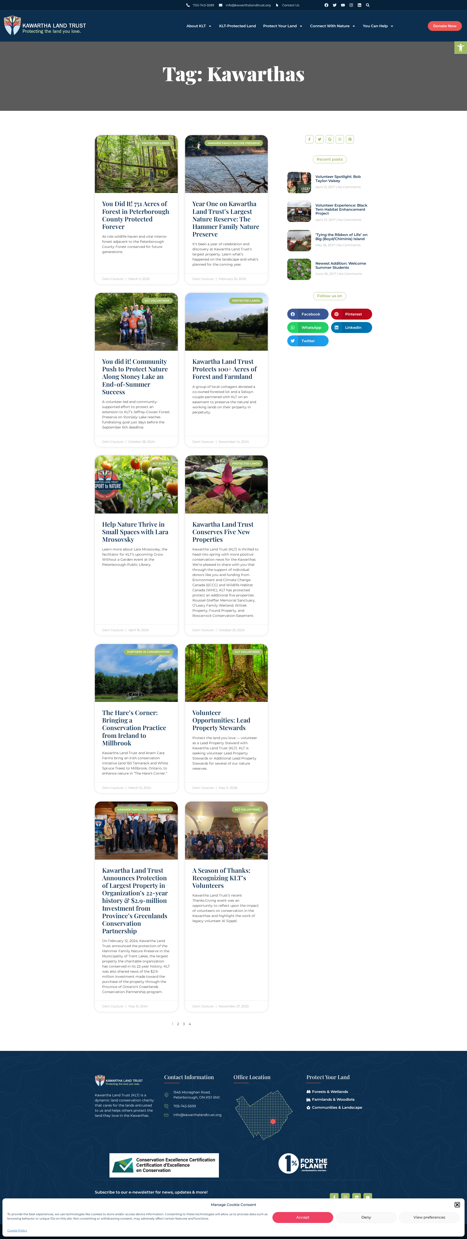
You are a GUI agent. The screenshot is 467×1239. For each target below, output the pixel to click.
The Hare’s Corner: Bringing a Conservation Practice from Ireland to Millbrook (134, 727)
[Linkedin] (359, 5)
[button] (460, 47)
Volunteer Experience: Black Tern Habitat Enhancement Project (341, 209)
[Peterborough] (273, 1121)
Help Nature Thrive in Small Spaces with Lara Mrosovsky (135, 531)
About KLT (196, 26)
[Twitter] (335, 5)
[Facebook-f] (309, 139)
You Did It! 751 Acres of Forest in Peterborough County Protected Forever (135, 215)
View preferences (429, 1217)
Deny (366, 1217)
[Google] (330, 139)
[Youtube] (343, 5)
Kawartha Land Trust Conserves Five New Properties (222, 531)
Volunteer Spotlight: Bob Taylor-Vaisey (338, 178)
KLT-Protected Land (237, 26)
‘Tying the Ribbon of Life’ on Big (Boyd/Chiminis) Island (341, 236)
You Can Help (375, 26)
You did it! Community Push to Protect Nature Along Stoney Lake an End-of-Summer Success (135, 376)
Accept (302, 1217)
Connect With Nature (330, 26)
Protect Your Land (280, 26)
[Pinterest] (350, 139)
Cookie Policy (17, 1230)
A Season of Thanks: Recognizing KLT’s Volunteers (221, 878)
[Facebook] (326, 5)
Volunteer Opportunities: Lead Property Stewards (221, 720)
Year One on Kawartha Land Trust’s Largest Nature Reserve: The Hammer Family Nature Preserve (225, 218)
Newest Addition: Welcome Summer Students (340, 265)
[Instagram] (351, 5)
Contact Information (189, 1077)
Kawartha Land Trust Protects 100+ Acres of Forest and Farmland (224, 369)
